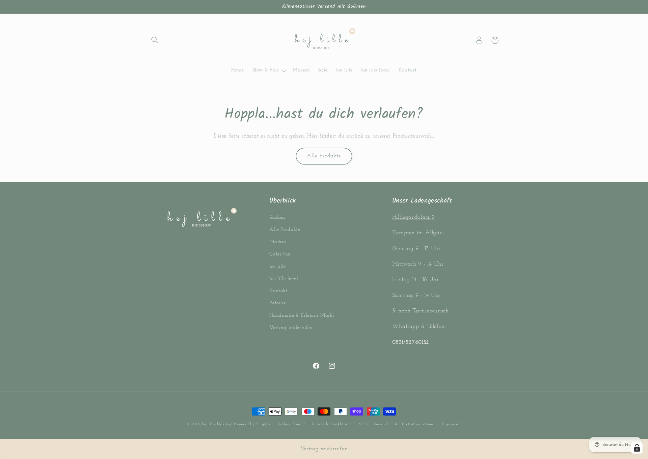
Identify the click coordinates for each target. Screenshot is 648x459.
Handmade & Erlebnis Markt (301, 315)
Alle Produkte (324, 156)
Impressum (452, 424)
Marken (278, 242)
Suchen (277, 217)
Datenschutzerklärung (332, 424)
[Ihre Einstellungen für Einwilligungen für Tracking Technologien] (637, 448)
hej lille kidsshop (217, 424)
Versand (380, 424)
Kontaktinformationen (415, 424)
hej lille (277, 266)
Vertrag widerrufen (291, 327)
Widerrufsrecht (291, 424)
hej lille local (283, 278)
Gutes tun (280, 254)
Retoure (277, 303)
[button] (154, 40)
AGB (362, 424)
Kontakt (278, 291)
